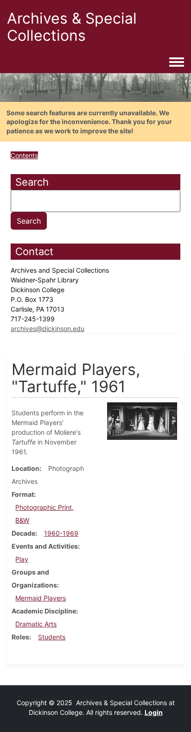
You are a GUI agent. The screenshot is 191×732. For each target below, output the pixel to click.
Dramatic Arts (36, 624)
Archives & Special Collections (72, 26)
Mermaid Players (40, 598)
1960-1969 (61, 533)
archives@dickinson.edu (47, 328)
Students (51, 637)
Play (21, 559)
